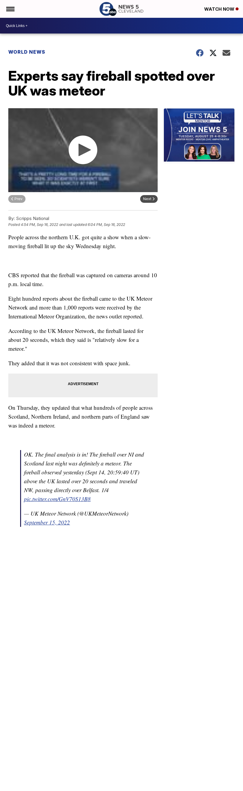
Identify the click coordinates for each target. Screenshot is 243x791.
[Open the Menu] (9, 9)
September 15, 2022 (47, 522)
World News (26, 52)
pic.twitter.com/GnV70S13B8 (57, 499)
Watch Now (220, 9)
